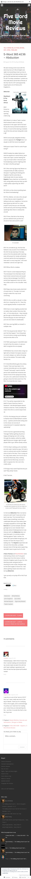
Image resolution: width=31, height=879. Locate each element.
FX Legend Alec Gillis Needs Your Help (11, 813)
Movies (22, 48)
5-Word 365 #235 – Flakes (13, 615)
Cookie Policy (5, 873)
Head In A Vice (4, 773)
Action (16, 48)
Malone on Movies (5, 778)
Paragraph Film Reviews (7, 783)
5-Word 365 (9, 48)
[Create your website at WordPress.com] (15, 1)
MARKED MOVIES (5, 781)
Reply (5, 674)
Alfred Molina (15, 596)
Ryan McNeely (20, 62)
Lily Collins (17, 598)
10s (5, 48)
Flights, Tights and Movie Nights (9, 771)
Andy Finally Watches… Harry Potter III (11, 827)
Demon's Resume (5, 766)
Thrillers (14, 50)
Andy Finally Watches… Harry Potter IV (11, 824)
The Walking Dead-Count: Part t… (17, 848)
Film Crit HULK (4, 769)
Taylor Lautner (8, 604)
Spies (8, 50)
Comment (22, 747)
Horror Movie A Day (6, 776)
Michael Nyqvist (8, 601)
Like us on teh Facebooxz (7, 788)
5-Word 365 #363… (10, 835)
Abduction (7, 596)
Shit (5, 50)
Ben (7, 848)
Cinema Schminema (6, 761)
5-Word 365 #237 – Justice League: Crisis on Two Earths (15, 623)
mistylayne (6, 658)
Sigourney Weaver (20, 601)
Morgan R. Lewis (7, 694)
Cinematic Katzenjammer (7, 764)
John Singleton (8, 598)
